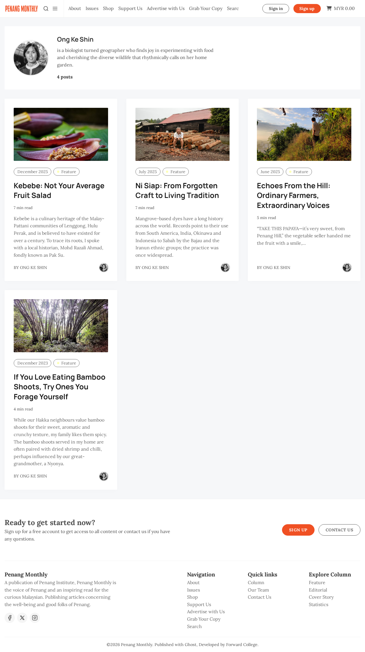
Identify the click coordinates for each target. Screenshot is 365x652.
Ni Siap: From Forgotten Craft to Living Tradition (177, 191)
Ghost (190, 644)
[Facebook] (10, 618)
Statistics (318, 604)
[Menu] (55, 8)
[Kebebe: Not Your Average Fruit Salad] (61, 134)
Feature (68, 171)
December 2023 (32, 363)
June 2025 (270, 171)
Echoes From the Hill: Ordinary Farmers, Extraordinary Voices (293, 195)
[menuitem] (74, 8)
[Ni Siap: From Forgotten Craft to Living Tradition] (182, 134)
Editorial (318, 590)
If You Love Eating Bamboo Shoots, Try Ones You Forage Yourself (60, 387)
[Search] (46, 8)
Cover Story (321, 597)
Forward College (241, 644)
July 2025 (148, 171)
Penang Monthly (136, 644)
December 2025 (32, 171)
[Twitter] (22, 618)
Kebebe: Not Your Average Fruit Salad (59, 191)
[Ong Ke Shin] (104, 267)
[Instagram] (35, 618)
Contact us (339, 529)
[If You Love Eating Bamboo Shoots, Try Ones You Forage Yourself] (61, 325)
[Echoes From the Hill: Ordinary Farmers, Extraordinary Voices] (304, 134)
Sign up (307, 8)
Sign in (276, 8)
